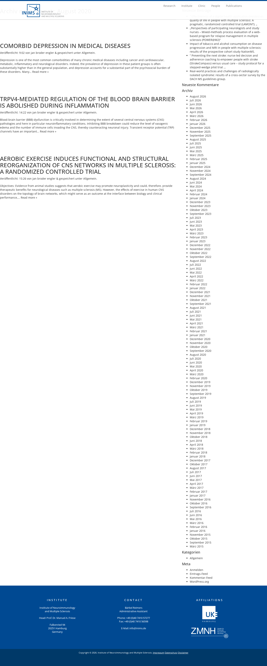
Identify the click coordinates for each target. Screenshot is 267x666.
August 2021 (198, 308)
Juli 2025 (195, 143)
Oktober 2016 (198, 503)
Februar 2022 (198, 284)
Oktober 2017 (198, 464)
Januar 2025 (197, 163)
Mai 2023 (196, 225)
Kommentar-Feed (201, 578)
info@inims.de (137, 628)
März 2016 (196, 523)
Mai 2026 (196, 108)
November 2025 (200, 131)
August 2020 (198, 354)
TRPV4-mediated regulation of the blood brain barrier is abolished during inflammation (87, 102)
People (215, 6)
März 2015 (196, 546)
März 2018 (196, 448)
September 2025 (200, 135)
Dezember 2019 (200, 382)
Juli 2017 (195, 472)
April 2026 (196, 112)
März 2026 (196, 116)
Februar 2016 (198, 527)
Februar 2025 (198, 159)
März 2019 (196, 417)
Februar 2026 (198, 120)
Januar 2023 (197, 241)
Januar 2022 (197, 288)
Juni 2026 (196, 104)
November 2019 (200, 386)
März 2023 (196, 233)
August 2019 (198, 398)
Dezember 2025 (200, 128)
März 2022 (196, 280)
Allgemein (88, 53)
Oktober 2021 (198, 300)
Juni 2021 (196, 315)
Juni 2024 (196, 182)
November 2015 (200, 534)
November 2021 (200, 296)
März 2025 (196, 155)
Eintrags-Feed (199, 574)
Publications (234, 6)
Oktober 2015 (198, 538)
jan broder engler (42, 53)
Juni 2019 (196, 405)
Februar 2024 (198, 194)
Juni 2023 (196, 221)
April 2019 (196, 413)
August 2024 (198, 178)
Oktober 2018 (198, 437)
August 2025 (198, 139)
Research (169, 6)
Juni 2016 (196, 515)
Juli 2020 (195, 358)
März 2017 (196, 488)
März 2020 (196, 374)
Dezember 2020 (200, 339)
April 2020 (196, 370)
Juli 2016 (195, 511)
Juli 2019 (195, 401)
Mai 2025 (196, 151)
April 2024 (196, 190)
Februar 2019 (198, 421)
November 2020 (200, 343)
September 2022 (200, 257)
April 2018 (196, 444)
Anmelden (196, 570)
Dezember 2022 (200, 245)
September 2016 (200, 507)
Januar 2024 (197, 198)
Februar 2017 (198, 491)
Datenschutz (171, 652)
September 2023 (200, 214)
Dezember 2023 (200, 202)
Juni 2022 (196, 268)
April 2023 (196, 229)
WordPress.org (199, 581)
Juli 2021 (195, 311)
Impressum (158, 652)
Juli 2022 (195, 264)
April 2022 (196, 276)
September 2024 (200, 174)
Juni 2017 (196, 476)
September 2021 (200, 304)
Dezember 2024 (200, 167)
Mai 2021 (196, 319)
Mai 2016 (196, 519)
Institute (186, 6)
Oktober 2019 (198, 390)
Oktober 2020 (198, 347)
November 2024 (200, 171)
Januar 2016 (197, 531)
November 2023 (200, 206)
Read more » (40, 72)
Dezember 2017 (200, 460)
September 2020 (200, 351)
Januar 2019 (197, 425)
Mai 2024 (196, 186)
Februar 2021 (198, 331)
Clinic (201, 6)
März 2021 (196, 327)
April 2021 (196, 323)
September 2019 (200, 394)
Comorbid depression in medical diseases (65, 46)
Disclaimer (183, 652)
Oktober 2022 (198, 253)
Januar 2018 (197, 456)
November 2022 (200, 249)
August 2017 (198, 468)
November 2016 (200, 499)
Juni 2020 (196, 362)
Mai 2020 (196, 366)
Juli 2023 (195, 218)
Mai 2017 (196, 480)
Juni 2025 (196, 147)
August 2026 (198, 96)
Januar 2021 (197, 335)
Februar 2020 (198, 378)
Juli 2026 (195, 100)
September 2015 (200, 542)
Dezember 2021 (200, 292)
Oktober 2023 (198, 210)
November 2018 (200, 433)
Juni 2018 (196, 441)
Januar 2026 (197, 124)
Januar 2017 (197, 495)
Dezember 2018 (200, 429)
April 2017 (196, 484)
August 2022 (198, 261)
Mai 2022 (196, 272)
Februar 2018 (198, 452)
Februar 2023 (198, 237)
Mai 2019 (196, 409)
